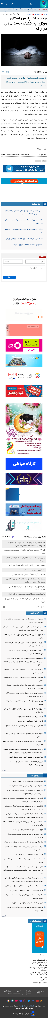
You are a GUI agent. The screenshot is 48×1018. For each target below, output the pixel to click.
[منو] (36, 4)
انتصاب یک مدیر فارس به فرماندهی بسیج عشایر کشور (24, 886)
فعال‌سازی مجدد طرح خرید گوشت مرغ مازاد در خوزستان (23, 842)
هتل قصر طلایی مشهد (38, 967)
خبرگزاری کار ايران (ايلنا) (26, 1006)
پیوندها (28, 993)
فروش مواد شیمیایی (38, 972)
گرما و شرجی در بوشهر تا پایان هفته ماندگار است (26, 757)
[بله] (11, 1001)
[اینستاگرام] (24, 1001)
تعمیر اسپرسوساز (40, 982)
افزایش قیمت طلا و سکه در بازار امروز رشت (28, 781)
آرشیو (4, 770)
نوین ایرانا (43, 955)
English (12, 4)
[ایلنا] (44, 4)
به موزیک (43, 965)
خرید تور (43, 970)
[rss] (40, 1001)
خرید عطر (43, 977)
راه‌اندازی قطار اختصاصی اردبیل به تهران (29, 721)
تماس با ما (41, 991)
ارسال (9, 277)
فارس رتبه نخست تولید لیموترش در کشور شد (27, 903)
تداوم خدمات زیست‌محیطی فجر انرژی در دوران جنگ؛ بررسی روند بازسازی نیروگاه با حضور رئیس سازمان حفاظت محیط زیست (23, 661)
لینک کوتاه (43, 154)
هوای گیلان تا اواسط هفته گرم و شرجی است (28, 830)
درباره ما (29, 991)
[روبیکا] (7, 1001)
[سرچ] (31, 4)
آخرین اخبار (34, 613)
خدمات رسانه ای (24, 995)
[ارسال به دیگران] (11, 72)
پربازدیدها (35, 775)
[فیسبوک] (32, 1001)
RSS (38, 993)
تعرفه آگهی (7, 991)
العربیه (6, 4)
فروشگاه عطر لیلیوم (39, 975)
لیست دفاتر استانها (14, 993)
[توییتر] (28, 1001)
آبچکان (44, 980)
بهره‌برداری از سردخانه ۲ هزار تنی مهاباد (30, 717)
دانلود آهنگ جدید (39, 960)
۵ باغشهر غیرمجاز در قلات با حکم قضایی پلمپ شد (26, 890)
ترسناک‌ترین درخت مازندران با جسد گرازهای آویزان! (24, 239)
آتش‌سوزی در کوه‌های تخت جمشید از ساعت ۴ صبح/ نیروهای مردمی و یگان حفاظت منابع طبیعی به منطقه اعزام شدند (23, 870)
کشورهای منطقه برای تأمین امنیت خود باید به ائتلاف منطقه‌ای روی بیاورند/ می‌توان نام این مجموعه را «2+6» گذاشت (19, 9)
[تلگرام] (20, 1001)
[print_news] (3, 72)
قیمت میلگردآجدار (39, 962)
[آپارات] (16, 1001)
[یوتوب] (37, 1001)
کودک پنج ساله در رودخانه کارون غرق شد (27, 245)
